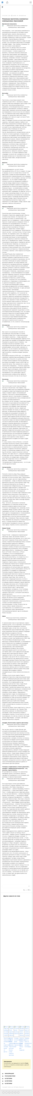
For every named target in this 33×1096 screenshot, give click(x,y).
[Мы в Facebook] (9, 1092)
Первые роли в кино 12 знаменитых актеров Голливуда (27, 1042)
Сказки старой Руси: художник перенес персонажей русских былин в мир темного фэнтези (11, 1047)
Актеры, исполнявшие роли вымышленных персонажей (16, 1042)
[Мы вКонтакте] (3, 1092)
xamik (14, 15)
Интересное (22, 15)
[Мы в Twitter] (6, 1092)
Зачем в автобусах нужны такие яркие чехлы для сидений (21, 1044)
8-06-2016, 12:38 (6, 15)
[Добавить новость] (16, 2)
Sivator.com (11, 1087)
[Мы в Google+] (12, 1092)
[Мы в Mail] (18, 1092)
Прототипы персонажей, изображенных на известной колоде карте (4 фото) (6, 1045)
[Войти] (7, 2)
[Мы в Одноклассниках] (15, 1092)
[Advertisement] (16, 961)
